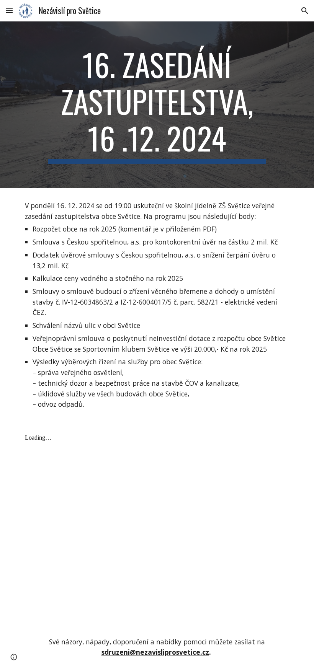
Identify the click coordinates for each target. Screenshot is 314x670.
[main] (157, 105)
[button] (9, 10)
